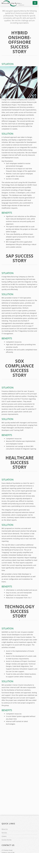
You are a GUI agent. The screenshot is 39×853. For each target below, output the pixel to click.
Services (4, 833)
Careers (4, 836)
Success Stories (6, 840)
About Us (5, 829)
